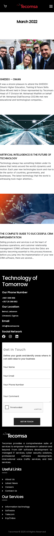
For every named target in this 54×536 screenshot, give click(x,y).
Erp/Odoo (10, 518)
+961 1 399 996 (8, 298)
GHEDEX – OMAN (10, 79)
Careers (9, 487)
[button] (5, 6)
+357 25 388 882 (9, 301)
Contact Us (11, 490)
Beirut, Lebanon (9, 311)
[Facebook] (5, 336)
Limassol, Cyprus (10, 315)
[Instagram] (12, 336)
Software (10, 510)
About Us (10, 479)
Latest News (11, 483)
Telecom (9, 514)
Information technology (17, 506)
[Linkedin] (18, 336)
